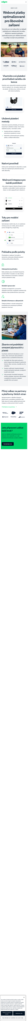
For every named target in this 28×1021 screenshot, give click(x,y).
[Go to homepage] (4, 2)
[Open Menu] (26, 2)
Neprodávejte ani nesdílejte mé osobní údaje (12, 1017)
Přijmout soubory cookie (7, 1013)
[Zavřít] (24, 997)
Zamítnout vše (19, 1013)
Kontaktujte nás (8, 444)
